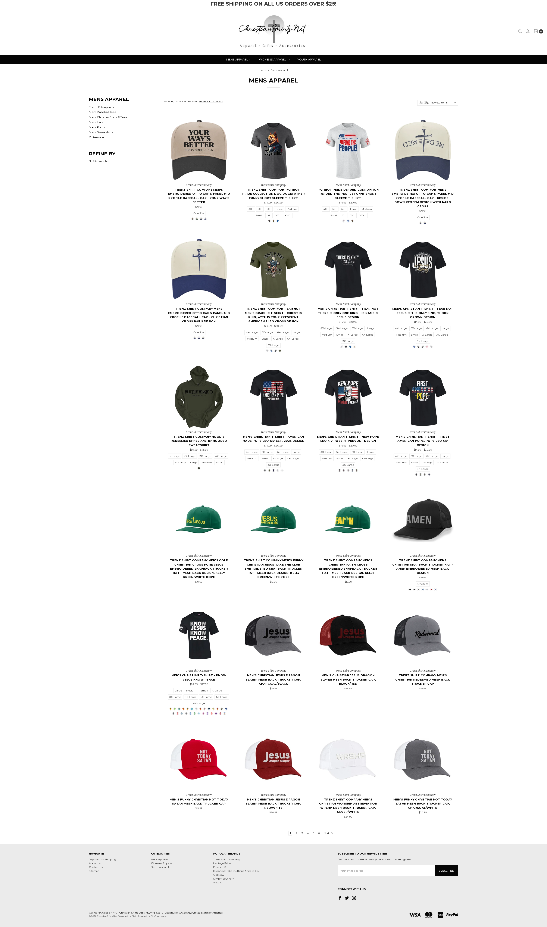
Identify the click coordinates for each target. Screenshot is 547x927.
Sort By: (424, 102)
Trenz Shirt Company (226, 859)
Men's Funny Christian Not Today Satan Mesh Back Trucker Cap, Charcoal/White (422, 803)
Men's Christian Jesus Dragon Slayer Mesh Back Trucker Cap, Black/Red (348, 679)
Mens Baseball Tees (102, 112)
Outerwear (96, 137)
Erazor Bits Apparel (102, 107)
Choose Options (199, 176)
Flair (134, 916)
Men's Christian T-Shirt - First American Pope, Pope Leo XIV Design (423, 441)
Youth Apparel (309, 59)
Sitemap (94, 870)
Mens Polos (97, 127)
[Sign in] (527, 31)
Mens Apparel (237, 59)
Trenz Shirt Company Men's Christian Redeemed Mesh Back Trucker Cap (422, 679)
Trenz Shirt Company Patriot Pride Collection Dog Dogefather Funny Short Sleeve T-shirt (273, 194)
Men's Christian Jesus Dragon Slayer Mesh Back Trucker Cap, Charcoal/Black (273, 679)
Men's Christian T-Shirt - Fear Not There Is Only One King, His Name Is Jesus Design (348, 313)
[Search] (520, 31)
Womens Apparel (273, 59)
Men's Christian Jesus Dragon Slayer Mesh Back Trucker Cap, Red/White (273, 803)
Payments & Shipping (102, 859)
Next (327, 833)
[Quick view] (224, 125)
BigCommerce (158, 916)
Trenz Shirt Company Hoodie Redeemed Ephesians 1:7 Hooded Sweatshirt (199, 441)
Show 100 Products (211, 101)
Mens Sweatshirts (101, 132)
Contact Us (96, 867)
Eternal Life (220, 867)
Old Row (218, 874)
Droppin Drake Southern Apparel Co (236, 870)
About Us (94, 863)
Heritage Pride (222, 863)
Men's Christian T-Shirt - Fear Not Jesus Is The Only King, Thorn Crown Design (422, 313)
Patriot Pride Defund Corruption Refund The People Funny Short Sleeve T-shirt (348, 194)
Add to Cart (199, 546)
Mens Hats (96, 122)
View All (218, 882)
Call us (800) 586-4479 (103, 912)
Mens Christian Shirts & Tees (108, 117)
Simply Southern (223, 878)
